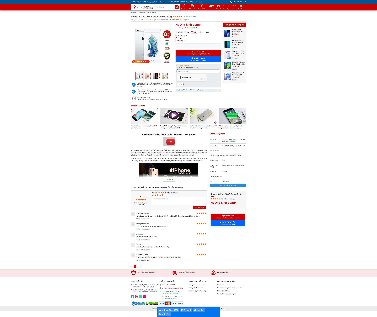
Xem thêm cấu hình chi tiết (228, 185)
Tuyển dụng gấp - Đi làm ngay (197, 291)
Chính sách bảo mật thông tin (226, 294)
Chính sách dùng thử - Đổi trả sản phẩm (229, 288)
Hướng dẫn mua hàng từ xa (197, 285)
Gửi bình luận (199, 207)
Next (246, 119)
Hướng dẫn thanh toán (195, 288)
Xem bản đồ (150, 286)
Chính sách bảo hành (224, 285)
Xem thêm (168, 179)
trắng (187, 32)
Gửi (180, 84)
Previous (131, 119)
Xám (201, 32)
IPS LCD (232, 141)
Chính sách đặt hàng (223, 291)
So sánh (234, 37)
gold (207, 32)
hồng (194, 32)
